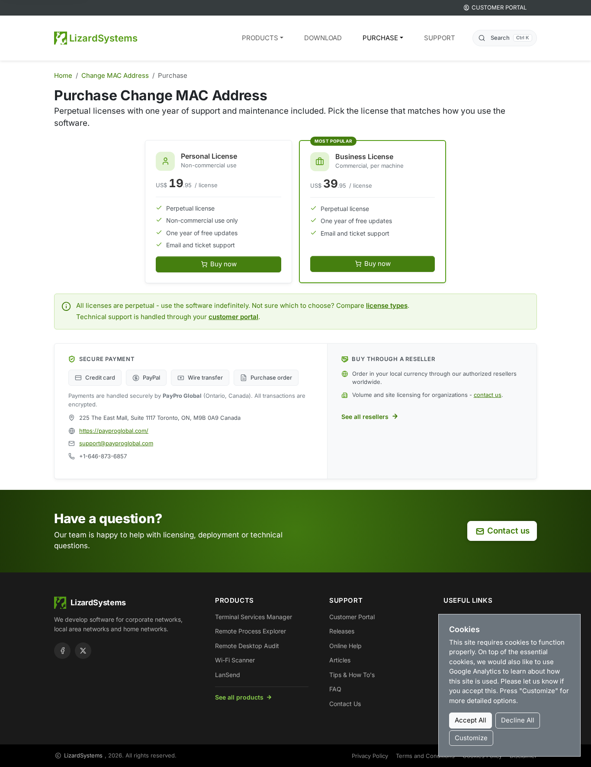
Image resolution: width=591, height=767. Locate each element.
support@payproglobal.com (116, 443)
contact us (487, 394)
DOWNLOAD (323, 38)
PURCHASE (380, 38)
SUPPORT (439, 38)
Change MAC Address (115, 75)
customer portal (233, 317)
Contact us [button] (508, 531)
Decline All (517, 720)
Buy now (223, 264)
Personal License (209, 156)
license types (387, 305)
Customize (471, 738)
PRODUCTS (260, 38)
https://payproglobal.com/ (113, 430)
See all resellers (365, 416)
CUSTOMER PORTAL (499, 7)
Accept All (470, 720)
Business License (364, 156)
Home (63, 75)
